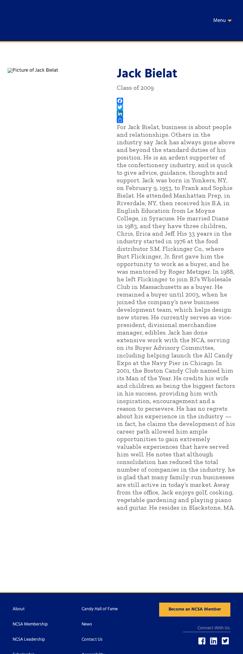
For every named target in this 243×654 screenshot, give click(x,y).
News (87, 624)
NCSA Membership (30, 624)
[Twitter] (176, 107)
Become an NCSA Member (195, 609)
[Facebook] (176, 101)
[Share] (176, 120)
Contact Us (92, 639)
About (19, 609)
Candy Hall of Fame (100, 609)
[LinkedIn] (176, 113)
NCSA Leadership (29, 639)
